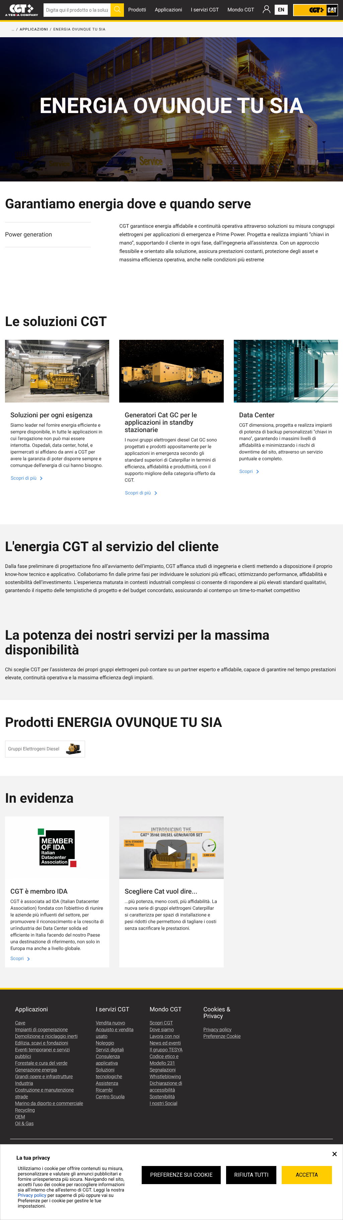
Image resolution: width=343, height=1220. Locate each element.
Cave (20, 1023)
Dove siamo (162, 1029)
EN (281, 10)
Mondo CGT (240, 10)
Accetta (307, 1175)
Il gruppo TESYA (166, 1050)
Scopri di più (24, 478)
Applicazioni (168, 10)
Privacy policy (32, 1195)
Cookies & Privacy (216, 1013)
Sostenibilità (162, 1097)
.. (13, 29)
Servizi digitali (110, 1050)
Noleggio (105, 1043)
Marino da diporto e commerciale (49, 1103)
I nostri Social (164, 1103)
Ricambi (104, 1090)
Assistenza (107, 1083)
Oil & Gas (24, 1123)
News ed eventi (165, 1043)
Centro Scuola (110, 1097)
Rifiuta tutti (251, 1175)
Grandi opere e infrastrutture (44, 1076)
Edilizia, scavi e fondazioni (41, 1043)
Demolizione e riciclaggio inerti (46, 1036)
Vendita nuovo (110, 1023)
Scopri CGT (161, 1023)
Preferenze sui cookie (181, 1175)
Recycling (25, 1110)
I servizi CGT (205, 10)
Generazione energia (36, 1070)
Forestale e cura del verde (41, 1063)
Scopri (246, 471)
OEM (20, 1117)
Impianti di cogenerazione (41, 1029)
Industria (24, 1083)
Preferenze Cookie (222, 1036)
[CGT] (21, 10)
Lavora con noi (165, 1036)
